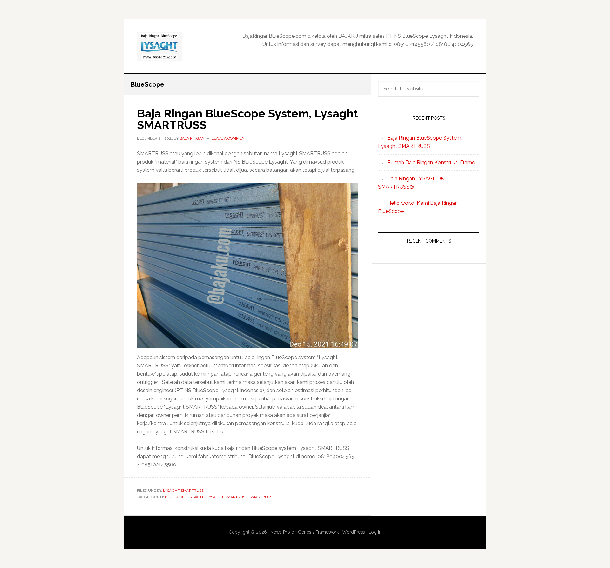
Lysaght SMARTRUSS (183, 490)
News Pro (280, 532)
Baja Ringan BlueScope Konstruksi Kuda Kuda (178, 46)
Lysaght (196, 497)
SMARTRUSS (260, 497)
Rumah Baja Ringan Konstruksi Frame (431, 162)
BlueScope (175, 497)
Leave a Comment (229, 138)
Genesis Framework (318, 532)
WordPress (353, 532)
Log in (375, 532)
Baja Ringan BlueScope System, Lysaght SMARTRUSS (247, 119)
